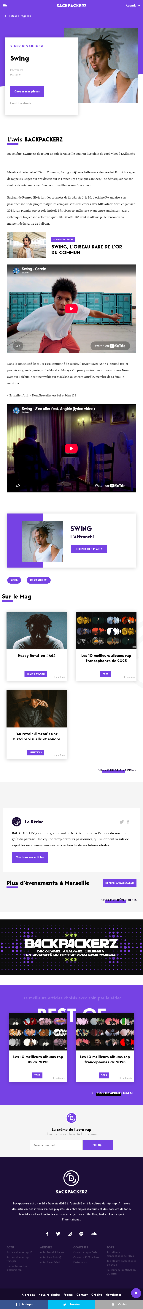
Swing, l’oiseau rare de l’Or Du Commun (86, 249)
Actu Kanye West (50, 1262)
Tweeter (75, 1304)
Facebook (128, 822)
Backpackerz (71, 5)
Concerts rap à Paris (85, 1252)
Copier (122, 1304)
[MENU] (5, 5)
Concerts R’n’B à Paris (86, 1257)
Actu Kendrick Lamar (52, 1252)
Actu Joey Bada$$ (50, 1257)
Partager (27, 1304)
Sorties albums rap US (20, 1252)
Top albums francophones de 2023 (120, 1254)
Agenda (131, 5)
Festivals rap (80, 1262)
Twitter (122, 822)
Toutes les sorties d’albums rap (17, 1268)
